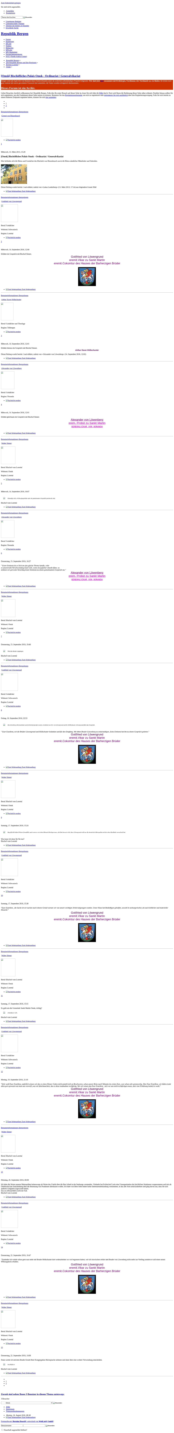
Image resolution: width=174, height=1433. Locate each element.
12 (2, 1072)
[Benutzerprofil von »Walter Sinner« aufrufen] (8, 463)
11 (2, 996)
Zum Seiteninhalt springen (11, 3)
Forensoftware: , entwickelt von (27, 1421)
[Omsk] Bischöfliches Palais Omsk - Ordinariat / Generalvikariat (40, 75)
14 (2, 1247)
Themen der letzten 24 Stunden (17, 26)
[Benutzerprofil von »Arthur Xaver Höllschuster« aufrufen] (7, 320)
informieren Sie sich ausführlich (116, 95)
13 (2, 1172)
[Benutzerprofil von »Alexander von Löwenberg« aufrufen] (7, 388)
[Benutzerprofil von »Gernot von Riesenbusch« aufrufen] (7, 136)
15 (2, 1347)
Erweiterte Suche (12, 28)
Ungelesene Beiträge (13, 21)
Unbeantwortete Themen (15, 24)
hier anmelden (51, 97)
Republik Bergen (14, 33)
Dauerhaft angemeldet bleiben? (15, 1430)
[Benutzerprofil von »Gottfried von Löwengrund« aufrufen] (9, 221)
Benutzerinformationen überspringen (14, 112)
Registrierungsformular (73, 95)
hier (102, 81)
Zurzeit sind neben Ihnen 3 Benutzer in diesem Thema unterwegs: (32, 1394)
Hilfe (101, 93)
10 (2, 896)
